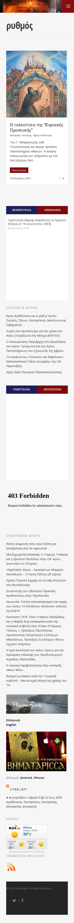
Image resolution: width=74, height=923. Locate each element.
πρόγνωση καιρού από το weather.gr (26, 852)
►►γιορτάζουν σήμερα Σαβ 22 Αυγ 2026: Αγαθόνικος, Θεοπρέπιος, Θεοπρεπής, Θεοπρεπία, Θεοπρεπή (34, 801)
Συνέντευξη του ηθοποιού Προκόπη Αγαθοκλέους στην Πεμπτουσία (31, 593)
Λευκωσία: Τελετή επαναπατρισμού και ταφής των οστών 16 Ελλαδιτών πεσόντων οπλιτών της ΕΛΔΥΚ (36, 606)
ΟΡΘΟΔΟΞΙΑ (52, 210)
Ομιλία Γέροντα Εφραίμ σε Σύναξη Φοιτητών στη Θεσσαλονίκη (36, 582)
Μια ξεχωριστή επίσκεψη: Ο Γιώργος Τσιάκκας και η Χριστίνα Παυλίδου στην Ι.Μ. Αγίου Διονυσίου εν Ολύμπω (37, 558)
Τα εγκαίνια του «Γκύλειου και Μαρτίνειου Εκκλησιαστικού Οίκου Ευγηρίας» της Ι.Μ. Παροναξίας (34, 361)
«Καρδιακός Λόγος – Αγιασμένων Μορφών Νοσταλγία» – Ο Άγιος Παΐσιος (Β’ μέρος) (35, 572)
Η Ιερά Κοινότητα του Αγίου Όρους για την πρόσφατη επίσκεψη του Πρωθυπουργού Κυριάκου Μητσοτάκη (35, 654)
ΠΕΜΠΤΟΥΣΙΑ (21, 210)
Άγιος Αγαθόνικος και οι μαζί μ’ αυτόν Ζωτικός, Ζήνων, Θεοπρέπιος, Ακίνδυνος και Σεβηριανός (36, 320)
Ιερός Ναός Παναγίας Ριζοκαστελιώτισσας (34, 372)
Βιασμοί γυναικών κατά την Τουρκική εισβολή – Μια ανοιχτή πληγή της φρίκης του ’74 (36, 680)
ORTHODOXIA (52, 389)
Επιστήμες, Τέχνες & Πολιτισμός (37, 135)
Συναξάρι (18, 789)
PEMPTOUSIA (21, 389)
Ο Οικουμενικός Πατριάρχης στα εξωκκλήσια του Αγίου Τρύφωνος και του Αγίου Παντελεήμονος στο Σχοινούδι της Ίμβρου (36, 346)
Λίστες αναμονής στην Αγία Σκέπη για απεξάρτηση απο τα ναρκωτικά (31, 546)
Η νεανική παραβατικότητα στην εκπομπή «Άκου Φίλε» (33, 667)
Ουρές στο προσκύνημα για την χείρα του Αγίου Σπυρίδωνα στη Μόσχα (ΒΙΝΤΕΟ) (34, 333)
